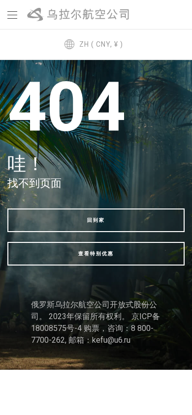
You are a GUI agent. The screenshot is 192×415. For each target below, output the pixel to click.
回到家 (96, 220)
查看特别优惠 (96, 253)
